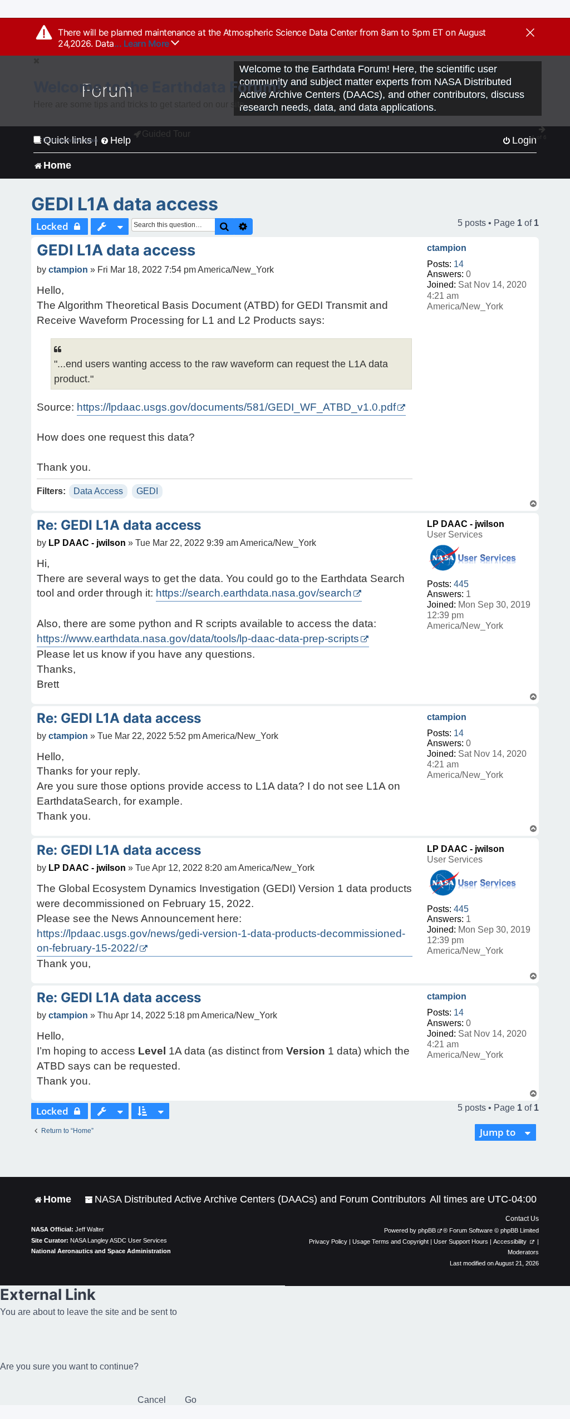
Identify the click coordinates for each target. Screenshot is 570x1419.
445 (461, 584)
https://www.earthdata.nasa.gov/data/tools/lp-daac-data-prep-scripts (198, 638)
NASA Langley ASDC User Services (118, 1240)
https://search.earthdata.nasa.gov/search (254, 593)
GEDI (147, 491)
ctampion (446, 248)
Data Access (98, 491)
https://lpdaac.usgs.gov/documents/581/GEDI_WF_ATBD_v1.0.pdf (236, 407)
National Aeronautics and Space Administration (101, 1251)
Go (190, 1400)
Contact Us (522, 1219)
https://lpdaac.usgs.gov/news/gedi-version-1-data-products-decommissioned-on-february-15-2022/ (221, 941)
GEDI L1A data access (124, 204)
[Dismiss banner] (530, 33)
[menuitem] (255, 1199)
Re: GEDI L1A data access (119, 525)
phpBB (427, 1230)
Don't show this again (70, 140)
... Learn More (142, 43)
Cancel (151, 1400)
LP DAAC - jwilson (465, 524)
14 (459, 264)
